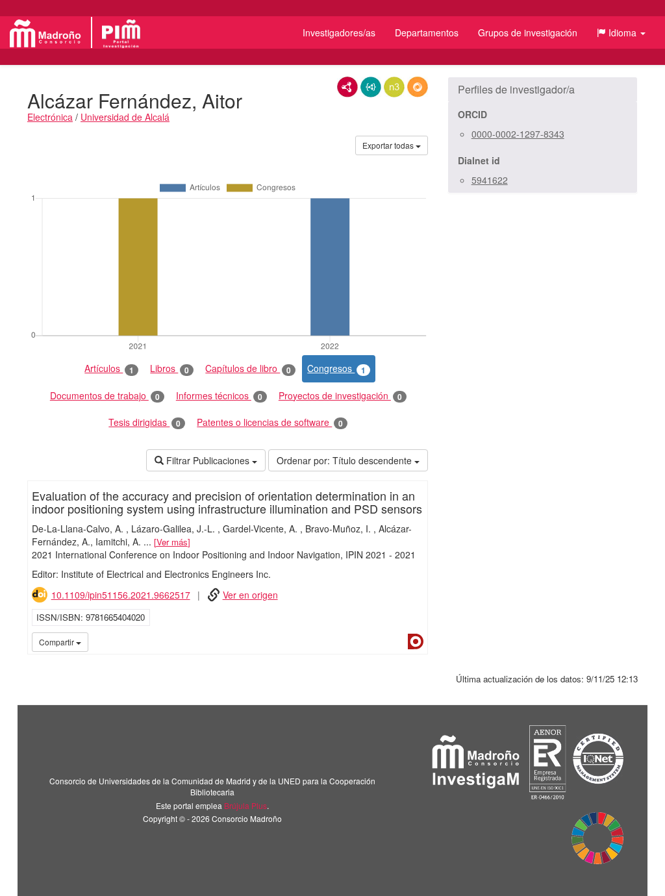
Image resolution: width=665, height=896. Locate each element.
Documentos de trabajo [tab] (105, 396)
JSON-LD (370, 87)
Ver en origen (250, 594)
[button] (621, 32)
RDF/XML (347, 87)
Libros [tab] (169, 368)
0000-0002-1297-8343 (517, 133)
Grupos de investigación (527, 32)
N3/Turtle (394, 87)
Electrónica (50, 116)
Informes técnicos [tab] (219, 396)
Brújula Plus (245, 805)
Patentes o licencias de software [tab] (270, 422)
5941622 (489, 179)
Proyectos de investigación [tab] (340, 396)
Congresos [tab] (336, 368)
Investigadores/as (339, 32)
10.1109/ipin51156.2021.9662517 (120, 594)
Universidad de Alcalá (125, 116)
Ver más (172, 542)
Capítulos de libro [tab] (248, 368)
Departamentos (426, 32)
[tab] (542, 89)
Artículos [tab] (109, 368)
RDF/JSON (417, 87)
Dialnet (415, 641)
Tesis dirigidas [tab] (144, 422)
